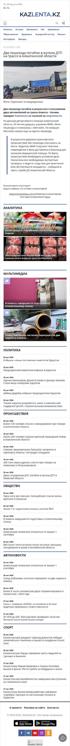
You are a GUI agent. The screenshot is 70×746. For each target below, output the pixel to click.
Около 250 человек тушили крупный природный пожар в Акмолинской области (34, 438)
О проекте (15, 707)
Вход (47, 196)
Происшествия (15, 414)
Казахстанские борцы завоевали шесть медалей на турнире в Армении (32, 655)
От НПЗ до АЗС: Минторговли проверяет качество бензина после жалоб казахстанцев (31, 618)
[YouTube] (35, 733)
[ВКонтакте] (28, 733)
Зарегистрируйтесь (19, 193)
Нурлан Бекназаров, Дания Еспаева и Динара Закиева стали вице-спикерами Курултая (34, 382)
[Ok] (48, 733)
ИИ (42, 29)
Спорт (8, 627)
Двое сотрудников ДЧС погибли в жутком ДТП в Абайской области (30, 477)
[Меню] (5, 23)
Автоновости (14, 555)
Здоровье (26, 34)
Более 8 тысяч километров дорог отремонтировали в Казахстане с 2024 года (33, 593)
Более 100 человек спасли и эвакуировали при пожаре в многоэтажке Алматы (34, 425)
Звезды (22, 39)
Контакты (53, 707)
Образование (10, 34)
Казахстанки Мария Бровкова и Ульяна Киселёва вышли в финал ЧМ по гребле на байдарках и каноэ (32, 668)
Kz (8, 7)
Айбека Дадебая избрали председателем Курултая (31, 393)
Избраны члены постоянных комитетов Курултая (31, 360)
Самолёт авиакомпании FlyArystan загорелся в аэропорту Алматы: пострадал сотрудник (29, 451)
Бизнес (61, 34)
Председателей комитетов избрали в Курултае (29, 370)
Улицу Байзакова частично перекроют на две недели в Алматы (34, 580)
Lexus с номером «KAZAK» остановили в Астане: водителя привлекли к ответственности (30, 605)
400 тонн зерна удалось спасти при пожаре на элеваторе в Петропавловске (29, 464)
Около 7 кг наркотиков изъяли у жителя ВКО (28, 508)
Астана (19, 29)
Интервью (9, 39)
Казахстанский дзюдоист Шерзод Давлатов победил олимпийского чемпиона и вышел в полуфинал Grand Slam (33, 640)
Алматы (7, 29)
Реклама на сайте (34, 707)
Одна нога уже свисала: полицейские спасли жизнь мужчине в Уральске (32, 497)
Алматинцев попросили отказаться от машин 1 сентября (30, 533)
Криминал (53, 29)
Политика (11, 350)
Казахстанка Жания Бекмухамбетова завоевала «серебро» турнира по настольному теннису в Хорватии (30, 694)
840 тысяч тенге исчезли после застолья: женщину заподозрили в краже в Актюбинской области (32, 546)
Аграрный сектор (44, 34)
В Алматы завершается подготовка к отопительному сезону (32, 520)
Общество (11, 486)
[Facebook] (21, 733)
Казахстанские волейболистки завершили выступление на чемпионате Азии (34, 680)
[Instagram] (41, 733)
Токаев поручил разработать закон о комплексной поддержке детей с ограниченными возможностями (32, 405)
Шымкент (32, 29)
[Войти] (63, 23)
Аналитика (12, 208)
